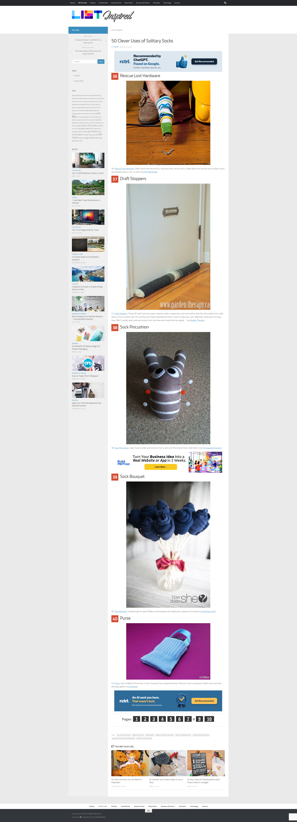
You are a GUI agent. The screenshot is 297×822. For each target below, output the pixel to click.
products (75, 141)
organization (90, 137)
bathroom (98, 104)
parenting (99, 138)
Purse (117, 683)
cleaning (88, 110)
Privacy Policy (79, 81)
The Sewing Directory (212, 448)
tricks (80, 141)
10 (209, 719)
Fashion (93, 3)
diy (74, 116)
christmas (81, 110)
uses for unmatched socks (183, 735)
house (86, 135)
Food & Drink (103, 3)
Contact (76, 76)
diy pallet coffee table (88, 125)
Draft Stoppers (121, 313)
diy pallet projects (84, 129)
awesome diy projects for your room (83, 104)
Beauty (72, 3)
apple (73, 95)
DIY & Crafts (82, 3)
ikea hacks (92, 135)
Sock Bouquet (120, 611)
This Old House (150, 172)
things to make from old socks (164, 735)
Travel (74, 197)
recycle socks (149, 735)
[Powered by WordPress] (80, 817)
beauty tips (75, 110)
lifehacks (81, 138)
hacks (94, 131)
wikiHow (133, 686)
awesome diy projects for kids (91, 98)
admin (116, 47)
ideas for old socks (138, 735)
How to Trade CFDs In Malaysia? (85, 376)
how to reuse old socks (123, 735)
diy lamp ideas (82, 123)
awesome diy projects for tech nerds (92, 101)
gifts (89, 132)
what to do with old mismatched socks (123, 738)
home (99, 132)
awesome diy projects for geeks (83, 95)
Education (156, 3)
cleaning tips (95, 110)
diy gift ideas (95, 120)
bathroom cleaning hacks (78, 107)
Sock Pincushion (122, 448)
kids (97, 135)
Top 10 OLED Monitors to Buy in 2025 (88, 173)
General (177, 3)
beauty (87, 107)
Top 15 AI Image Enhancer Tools (85, 230)
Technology (167, 3)
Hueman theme (100, 817)
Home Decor (128, 3)
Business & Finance (143, 3)
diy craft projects (93, 117)
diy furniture (86, 120)
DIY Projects (94, 128)
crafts (98, 113)
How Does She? (208, 611)
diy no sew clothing (93, 123)
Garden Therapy (197, 320)
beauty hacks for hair (95, 107)
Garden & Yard (116, 3)
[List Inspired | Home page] (103, 16)
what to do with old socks (144, 738)
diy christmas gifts (82, 117)
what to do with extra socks (201, 735)
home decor (78, 134)
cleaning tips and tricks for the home (83, 114)
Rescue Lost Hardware (124, 168)
